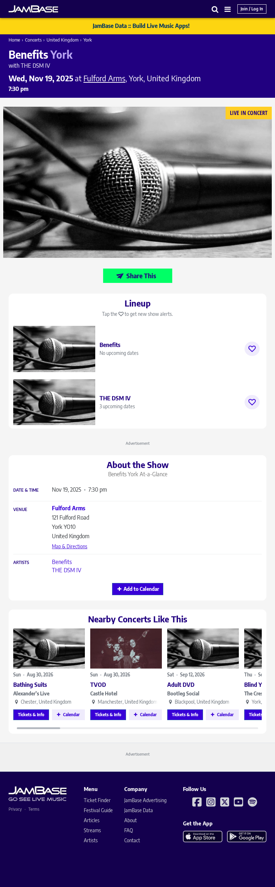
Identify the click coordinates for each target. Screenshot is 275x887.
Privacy (15, 809)
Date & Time (26, 490)
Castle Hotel (103, 693)
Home (14, 40)
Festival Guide (98, 810)
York (87, 40)
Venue (20, 509)
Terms (33, 809)
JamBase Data (138, 810)
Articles (92, 820)
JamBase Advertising (145, 800)
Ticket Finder (97, 800)
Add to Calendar (141, 589)
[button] (215, 9)
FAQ (128, 830)
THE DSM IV (66, 570)
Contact (132, 840)
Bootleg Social (183, 693)
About (130, 820)
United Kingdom (62, 40)
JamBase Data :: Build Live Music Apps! (141, 25)
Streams (92, 830)
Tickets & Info (31, 714)
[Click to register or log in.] (252, 349)
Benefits (62, 561)
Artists (21, 562)
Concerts (33, 40)
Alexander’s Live (31, 693)
